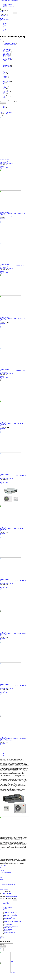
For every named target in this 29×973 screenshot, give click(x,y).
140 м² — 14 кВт (7, 58)
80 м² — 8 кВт (6, 54)
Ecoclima (5, 76)
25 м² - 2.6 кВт (6, 49)
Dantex (4, 93)
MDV (4, 90)
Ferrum (4, 95)
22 (3, 755)
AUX (4, 71)
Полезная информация (5, 872)
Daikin (4, 75)
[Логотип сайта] (2, 11)
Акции (1, 879)
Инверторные (6, 65)
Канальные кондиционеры (9, 44)
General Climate (6, 81)
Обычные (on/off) (7, 66)
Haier (4, 83)
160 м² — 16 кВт (7, 59)
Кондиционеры (3, 875)
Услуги (1, 877)
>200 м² (4, 60)
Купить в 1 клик (4, 167)
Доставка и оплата (4, 867)
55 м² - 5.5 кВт (6, 51)
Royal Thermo (6, 96)
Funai (4, 80)
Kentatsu (5, 86)
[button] (2, 166)
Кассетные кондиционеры (9, 43)
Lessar (4, 87)
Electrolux (5, 77)
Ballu (4, 72)
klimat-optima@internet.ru (11, 896)
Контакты (2, 882)
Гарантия (2, 870)
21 (3, 754)
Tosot (4, 92)
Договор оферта (4, 889)
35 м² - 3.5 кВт (6, 50)
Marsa (4, 88)
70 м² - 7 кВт (6, 53)
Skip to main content (13, 0)
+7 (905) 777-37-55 (7, 893)
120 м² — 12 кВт (7, 56)
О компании (3, 865)
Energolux (5, 78)
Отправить (3, 947)
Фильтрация (3, 102)
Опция (4, 107)
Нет (4, 106)
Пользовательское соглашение (7, 886)
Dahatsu (4, 73)
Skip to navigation (4, 0)
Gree (4, 82)
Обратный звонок (4, 15)
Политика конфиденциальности (7, 884)
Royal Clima (5, 91)
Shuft (4, 97)
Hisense (4, 85)
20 (3, 753)
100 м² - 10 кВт (6, 55)
